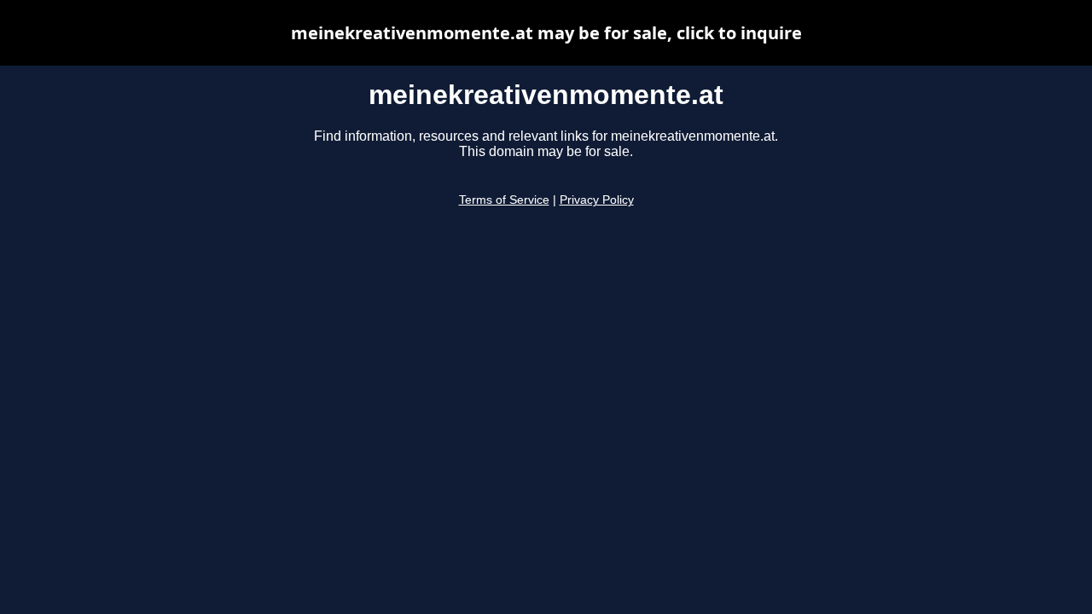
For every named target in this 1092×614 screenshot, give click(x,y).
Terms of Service (504, 200)
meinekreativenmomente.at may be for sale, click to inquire (546, 32)
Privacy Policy (597, 200)
